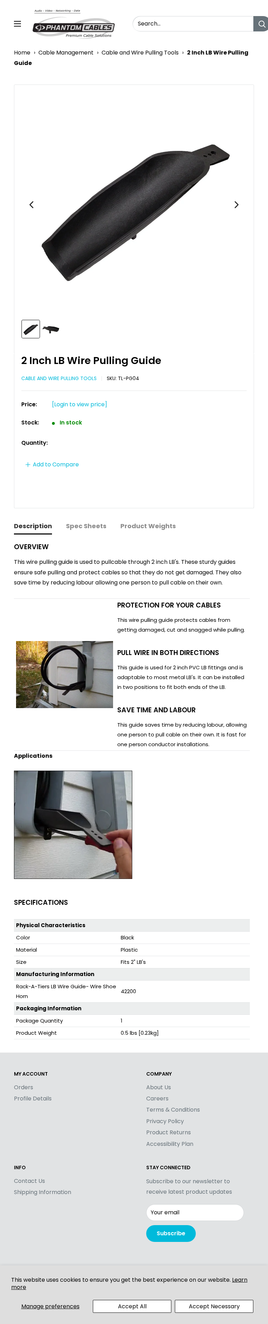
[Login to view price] (79, 404)
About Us (158, 1087)
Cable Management (66, 53)
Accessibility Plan (169, 1144)
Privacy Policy (165, 1121)
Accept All (132, 1306)
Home (22, 53)
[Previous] (31, 204)
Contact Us (29, 1181)
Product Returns (168, 1132)
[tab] (33, 526)
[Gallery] (134, 216)
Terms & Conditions (173, 1110)
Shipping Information (42, 1192)
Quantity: (34, 443)
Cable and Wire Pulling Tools (140, 53)
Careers (157, 1098)
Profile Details (33, 1098)
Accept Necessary (214, 1306)
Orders (23, 1087)
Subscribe (171, 1233)
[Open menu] (17, 24)
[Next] (236, 204)
